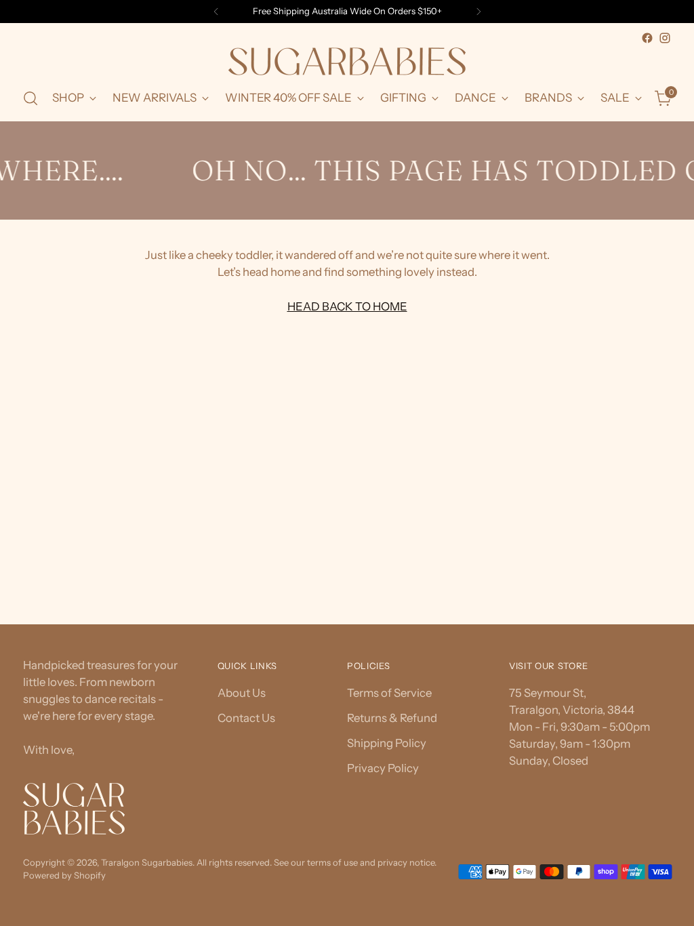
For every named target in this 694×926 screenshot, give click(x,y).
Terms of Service (389, 693)
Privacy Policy (383, 768)
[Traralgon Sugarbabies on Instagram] (665, 38)
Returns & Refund (392, 718)
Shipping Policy (386, 743)
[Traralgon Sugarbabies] (347, 61)
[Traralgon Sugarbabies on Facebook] (647, 38)
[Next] (478, 11)
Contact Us (246, 718)
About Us (242, 693)
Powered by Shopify (64, 875)
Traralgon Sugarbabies (146, 862)
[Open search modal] (30, 98)
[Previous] (216, 11)
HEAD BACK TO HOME (347, 306)
